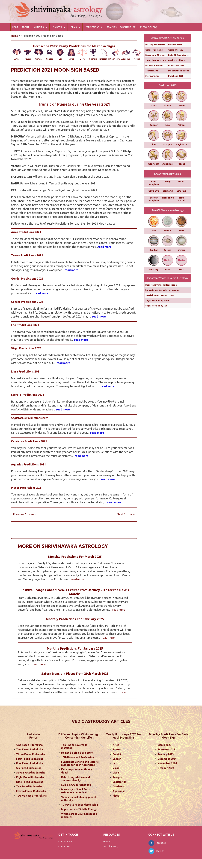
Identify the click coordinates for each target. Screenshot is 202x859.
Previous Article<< (24, 514)
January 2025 (165, 754)
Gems (74, 27)
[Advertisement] (68, 530)
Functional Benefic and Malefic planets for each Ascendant (79, 763)
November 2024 (167, 763)
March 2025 (164, 744)
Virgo (71, 59)
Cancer (49, 59)
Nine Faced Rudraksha (29, 781)
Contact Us (64, 846)
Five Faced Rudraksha (29, 763)
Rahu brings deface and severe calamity (75, 779)
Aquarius (125, 59)
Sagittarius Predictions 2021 (30, 417)
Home (15, 27)
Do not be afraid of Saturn (77, 752)
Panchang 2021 (128, 27)
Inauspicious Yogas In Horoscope (162, 290)
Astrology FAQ (148, 27)
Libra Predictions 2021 (26, 371)
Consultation (65, 841)
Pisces (137, 59)
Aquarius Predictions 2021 (28, 464)
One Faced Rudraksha (29, 744)
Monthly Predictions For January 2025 (75, 648)
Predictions (92, 27)
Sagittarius (104, 59)
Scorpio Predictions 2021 (27, 394)
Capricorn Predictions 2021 (29, 441)
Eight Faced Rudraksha (30, 777)
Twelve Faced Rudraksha (31, 795)
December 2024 (166, 758)
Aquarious (119, 791)
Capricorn (115, 59)
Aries (16, 59)
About (25, 27)
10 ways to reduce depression (79, 804)
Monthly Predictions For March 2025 (75, 556)
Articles (39, 27)
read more (105, 246)
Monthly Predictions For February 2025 (75, 619)
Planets (57, 27)
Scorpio (93, 59)
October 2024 (165, 768)
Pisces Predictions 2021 (26, 487)
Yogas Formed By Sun (156, 306)
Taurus (27, 59)
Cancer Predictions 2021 (27, 301)
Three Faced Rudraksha (30, 754)
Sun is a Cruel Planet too (76, 784)
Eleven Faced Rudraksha (31, 791)
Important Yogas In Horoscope (161, 285)
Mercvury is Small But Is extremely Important (76, 791)
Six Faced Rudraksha (28, 768)
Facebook (161, 842)
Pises (116, 795)
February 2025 (166, 749)
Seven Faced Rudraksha (30, 772)
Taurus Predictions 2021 (27, 255)
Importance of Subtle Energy (79, 809)
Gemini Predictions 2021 (27, 278)
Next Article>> (126, 514)
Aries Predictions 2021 (26, 232)
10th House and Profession (77, 757)
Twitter (159, 850)
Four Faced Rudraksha (29, 758)
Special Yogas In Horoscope (159, 295)
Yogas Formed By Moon (157, 300)
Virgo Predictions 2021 (26, 348)
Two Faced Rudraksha (29, 749)
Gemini (38, 59)
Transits (112, 27)
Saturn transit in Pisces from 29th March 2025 (74, 673)
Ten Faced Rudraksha (29, 786)
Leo (60, 59)
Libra (82, 59)
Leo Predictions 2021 (25, 325)
